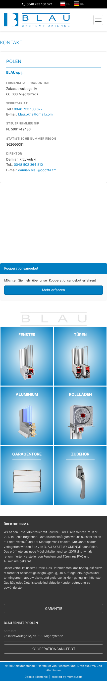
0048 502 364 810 (28, 165)
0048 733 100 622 (39, 4)
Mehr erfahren (53, 290)
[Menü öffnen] (98, 20)
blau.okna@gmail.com (35, 114)
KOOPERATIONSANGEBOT (53, 649)
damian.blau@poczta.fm (37, 170)
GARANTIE (53, 608)
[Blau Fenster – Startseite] (37, 20)
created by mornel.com (67, 677)
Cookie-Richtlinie (36, 677)
